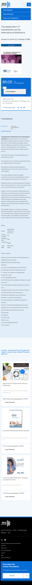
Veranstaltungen (22, 530)
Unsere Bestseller (7, 10)
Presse (14, 530)
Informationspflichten (6, 550)
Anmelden (12, 575)
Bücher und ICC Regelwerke (10, 18)
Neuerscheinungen (8, 14)
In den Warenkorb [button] (10, 402)
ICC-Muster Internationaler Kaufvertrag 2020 (16, 430)
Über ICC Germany (6, 530)
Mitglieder (3, 532)
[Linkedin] (5, 540)
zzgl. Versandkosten (19, 83)
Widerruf (3, 553)
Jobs (9, 532)
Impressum (3, 545)
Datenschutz (4, 548)
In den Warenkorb (10, 91)
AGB (2, 555)
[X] (2, 540)
